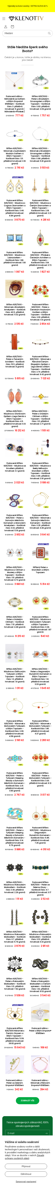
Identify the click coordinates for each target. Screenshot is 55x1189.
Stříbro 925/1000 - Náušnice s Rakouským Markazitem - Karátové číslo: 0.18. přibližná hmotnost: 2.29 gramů (15, 887)
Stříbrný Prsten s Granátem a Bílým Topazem (40, 570)
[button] (3, 18)
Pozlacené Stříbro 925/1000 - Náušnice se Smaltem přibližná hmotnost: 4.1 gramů (15, 467)
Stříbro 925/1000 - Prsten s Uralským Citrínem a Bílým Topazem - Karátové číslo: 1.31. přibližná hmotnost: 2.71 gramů (40, 417)
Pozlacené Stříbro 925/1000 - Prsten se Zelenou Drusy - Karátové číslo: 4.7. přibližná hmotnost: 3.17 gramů (40, 888)
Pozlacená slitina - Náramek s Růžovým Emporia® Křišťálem (40, 1083)
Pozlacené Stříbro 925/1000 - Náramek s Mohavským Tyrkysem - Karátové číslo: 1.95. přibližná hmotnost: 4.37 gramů (40, 727)
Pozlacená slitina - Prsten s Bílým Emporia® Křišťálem (40, 1031)
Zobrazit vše (27, 1100)
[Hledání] (49, 33)
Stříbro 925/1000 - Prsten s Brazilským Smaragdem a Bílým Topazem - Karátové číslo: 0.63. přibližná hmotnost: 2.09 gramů (40, 102)
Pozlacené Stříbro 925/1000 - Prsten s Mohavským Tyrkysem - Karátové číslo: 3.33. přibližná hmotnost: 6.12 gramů (40, 779)
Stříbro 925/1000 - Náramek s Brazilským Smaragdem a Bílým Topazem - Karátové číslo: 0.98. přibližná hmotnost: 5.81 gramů (40, 154)
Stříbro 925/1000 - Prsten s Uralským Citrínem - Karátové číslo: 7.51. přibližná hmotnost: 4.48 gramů (14, 622)
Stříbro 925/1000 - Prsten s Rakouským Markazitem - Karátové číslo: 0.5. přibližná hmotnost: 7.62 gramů (14, 984)
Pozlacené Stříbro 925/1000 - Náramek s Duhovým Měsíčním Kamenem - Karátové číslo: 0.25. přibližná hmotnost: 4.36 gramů (40, 521)
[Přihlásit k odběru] (46, 1133)
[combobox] (27, 33)
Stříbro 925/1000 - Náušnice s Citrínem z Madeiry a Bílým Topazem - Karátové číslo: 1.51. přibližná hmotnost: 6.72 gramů (14, 573)
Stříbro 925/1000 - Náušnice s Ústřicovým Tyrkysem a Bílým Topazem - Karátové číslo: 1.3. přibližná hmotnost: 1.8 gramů (15, 675)
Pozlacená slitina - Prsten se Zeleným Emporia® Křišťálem (15, 1083)
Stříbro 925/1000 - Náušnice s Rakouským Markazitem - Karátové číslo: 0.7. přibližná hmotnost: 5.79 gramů (15, 937)
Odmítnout (26, 1174)
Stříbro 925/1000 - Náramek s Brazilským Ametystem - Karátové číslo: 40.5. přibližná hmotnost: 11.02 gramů (14, 309)
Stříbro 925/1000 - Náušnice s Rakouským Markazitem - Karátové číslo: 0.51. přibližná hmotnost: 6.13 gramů (40, 937)
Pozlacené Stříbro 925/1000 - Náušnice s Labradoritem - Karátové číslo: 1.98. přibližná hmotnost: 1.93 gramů (15, 258)
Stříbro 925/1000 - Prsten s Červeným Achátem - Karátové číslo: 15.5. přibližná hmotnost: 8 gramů (14, 361)
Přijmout (26, 1166)
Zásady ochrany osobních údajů (24, 1157)
